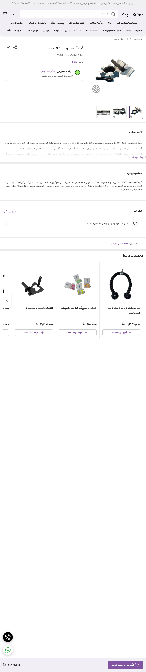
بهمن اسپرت (132, 14)
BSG (74, 62)
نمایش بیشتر (139, 157)
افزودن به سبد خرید (123, 665)
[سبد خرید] (5, 14)
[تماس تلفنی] (8, 637)
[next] (7, 300)
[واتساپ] (8, 650)
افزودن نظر (10, 211)
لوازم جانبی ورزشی (120, 39)
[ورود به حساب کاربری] (14, 13)
